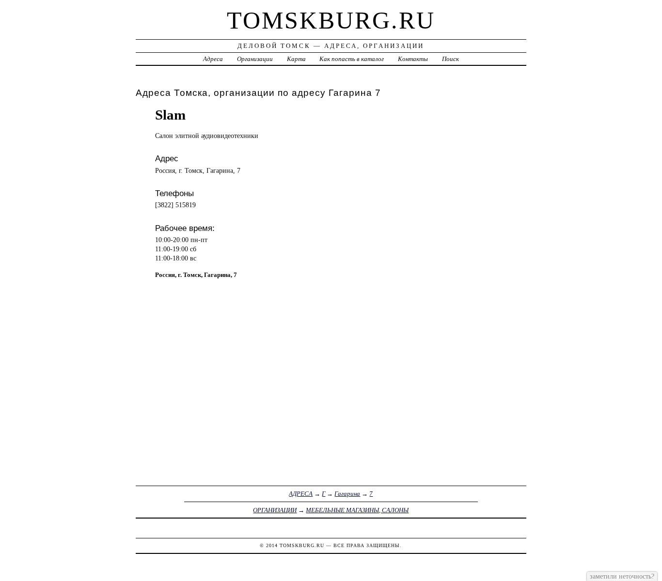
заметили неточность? (622, 576)
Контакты (413, 58)
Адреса (213, 58)
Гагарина (347, 493)
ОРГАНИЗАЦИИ (275, 510)
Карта (296, 58)
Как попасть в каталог (351, 58)
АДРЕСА (301, 493)
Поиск (450, 58)
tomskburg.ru (331, 20)
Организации (255, 58)
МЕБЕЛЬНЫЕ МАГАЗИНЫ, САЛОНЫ (357, 510)
